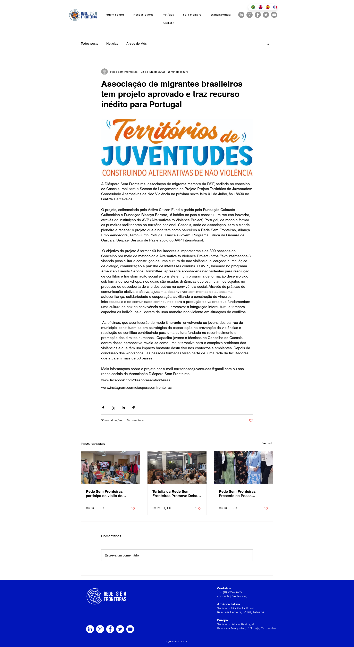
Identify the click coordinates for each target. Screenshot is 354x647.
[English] (259, 7)
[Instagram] (249, 15)
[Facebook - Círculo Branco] (110, 629)
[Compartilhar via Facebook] (103, 408)
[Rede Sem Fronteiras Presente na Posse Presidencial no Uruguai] (243, 467)
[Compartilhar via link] (133, 408)
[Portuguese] (251, 7)
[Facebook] (258, 15)
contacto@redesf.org (232, 596)
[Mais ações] (250, 71)
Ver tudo (267, 443)
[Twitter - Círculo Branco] (120, 629)
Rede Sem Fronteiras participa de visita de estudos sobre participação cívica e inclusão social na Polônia (110, 493)
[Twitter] (266, 15)
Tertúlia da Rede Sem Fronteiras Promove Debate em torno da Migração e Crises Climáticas (176, 493)
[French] (273, 7)
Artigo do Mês (136, 43)
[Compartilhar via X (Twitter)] (113, 408)
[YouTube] (274, 15)
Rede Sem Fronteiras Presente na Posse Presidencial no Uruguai (240, 493)
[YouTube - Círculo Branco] (130, 629)
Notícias (112, 43)
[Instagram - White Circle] (100, 629)
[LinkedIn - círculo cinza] (241, 15)
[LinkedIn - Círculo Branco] (90, 629)
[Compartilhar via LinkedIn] (123, 408)
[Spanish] (266, 7)
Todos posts (89, 43)
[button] (268, 43)
